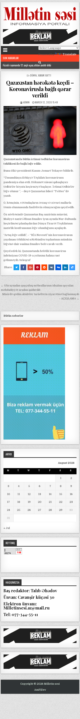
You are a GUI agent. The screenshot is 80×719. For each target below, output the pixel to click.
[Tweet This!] (16, 267)
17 (8, 501)
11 (18, 494)
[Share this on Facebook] (23, 267)
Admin (26, 102)
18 (18, 501)
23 (71, 501)
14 (50, 494)
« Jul (6, 528)
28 (50, 509)
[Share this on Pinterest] (37, 267)
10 (8, 494)
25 (18, 509)
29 (60, 509)
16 (71, 494)
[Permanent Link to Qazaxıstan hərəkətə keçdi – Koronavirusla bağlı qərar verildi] (40, 130)
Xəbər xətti (44, 75)
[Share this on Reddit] (44, 267)
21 (50, 501)
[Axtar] (39, 62)
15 (60, 494)
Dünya (33, 75)
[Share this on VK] (51, 267)
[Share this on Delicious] (72, 267)
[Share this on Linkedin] (65, 267)
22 (60, 501)
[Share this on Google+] (30, 267)
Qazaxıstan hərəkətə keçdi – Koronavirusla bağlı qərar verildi (40, 89)
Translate (69, 54)
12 (29, 494)
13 (39, 494)
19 (29, 501)
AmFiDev (40, 689)
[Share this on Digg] (58, 267)
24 (8, 509)
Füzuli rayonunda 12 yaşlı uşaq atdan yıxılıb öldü (27, 65)
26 (29, 509)
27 (39, 509)
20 (39, 501)
